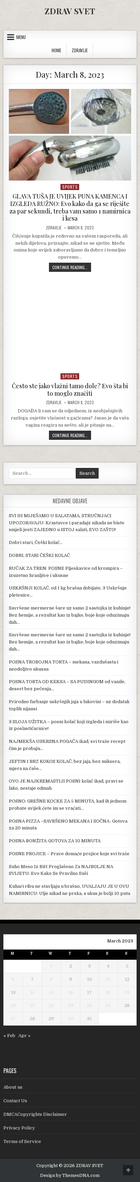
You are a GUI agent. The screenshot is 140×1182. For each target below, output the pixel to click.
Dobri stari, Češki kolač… (36, 542)
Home (56, 50)
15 (51, 992)
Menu (21, 37)
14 (32, 992)
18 (108, 992)
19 (127, 992)
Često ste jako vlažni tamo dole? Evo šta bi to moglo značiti (70, 389)
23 (70, 1005)
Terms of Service (22, 1141)
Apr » (24, 1035)
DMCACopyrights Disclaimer (35, 1114)
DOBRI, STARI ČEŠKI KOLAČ (39, 555)
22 (51, 1005)
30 (70, 1018)
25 (108, 1005)
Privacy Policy (19, 1127)
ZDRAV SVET (70, 10)
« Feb (9, 1035)
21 (32, 1005)
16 (70, 992)
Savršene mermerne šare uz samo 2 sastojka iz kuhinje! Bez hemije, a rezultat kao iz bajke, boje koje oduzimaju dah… (69, 615)
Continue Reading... (71, 267)
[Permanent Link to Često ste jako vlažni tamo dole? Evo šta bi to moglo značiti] (70, 324)
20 (13, 1005)
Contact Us (15, 1100)
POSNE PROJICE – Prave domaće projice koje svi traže (69, 853)
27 (13, 1018)
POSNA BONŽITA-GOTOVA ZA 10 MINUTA (55, 840)
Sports (69, 187)
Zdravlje (54, 228)
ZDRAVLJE (80, 50)
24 (89, 1005)
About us (12, 1087)
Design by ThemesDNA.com (70, 1175)
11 (108, 979)
